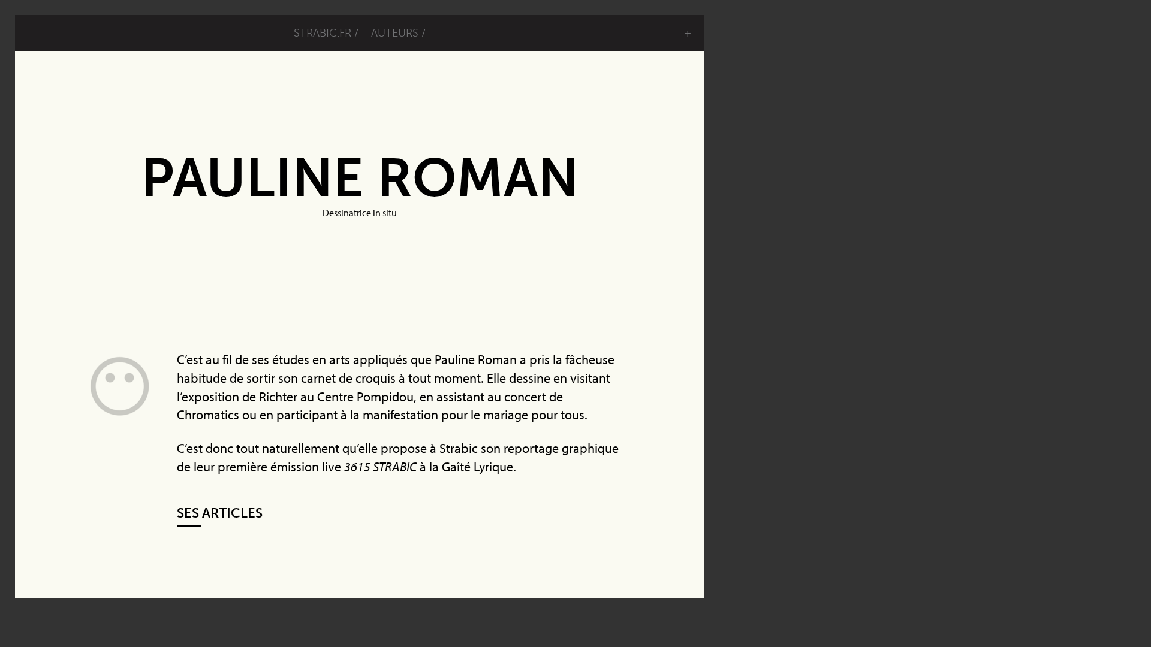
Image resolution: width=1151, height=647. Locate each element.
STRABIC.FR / (326, 33)
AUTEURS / (398, 33)
